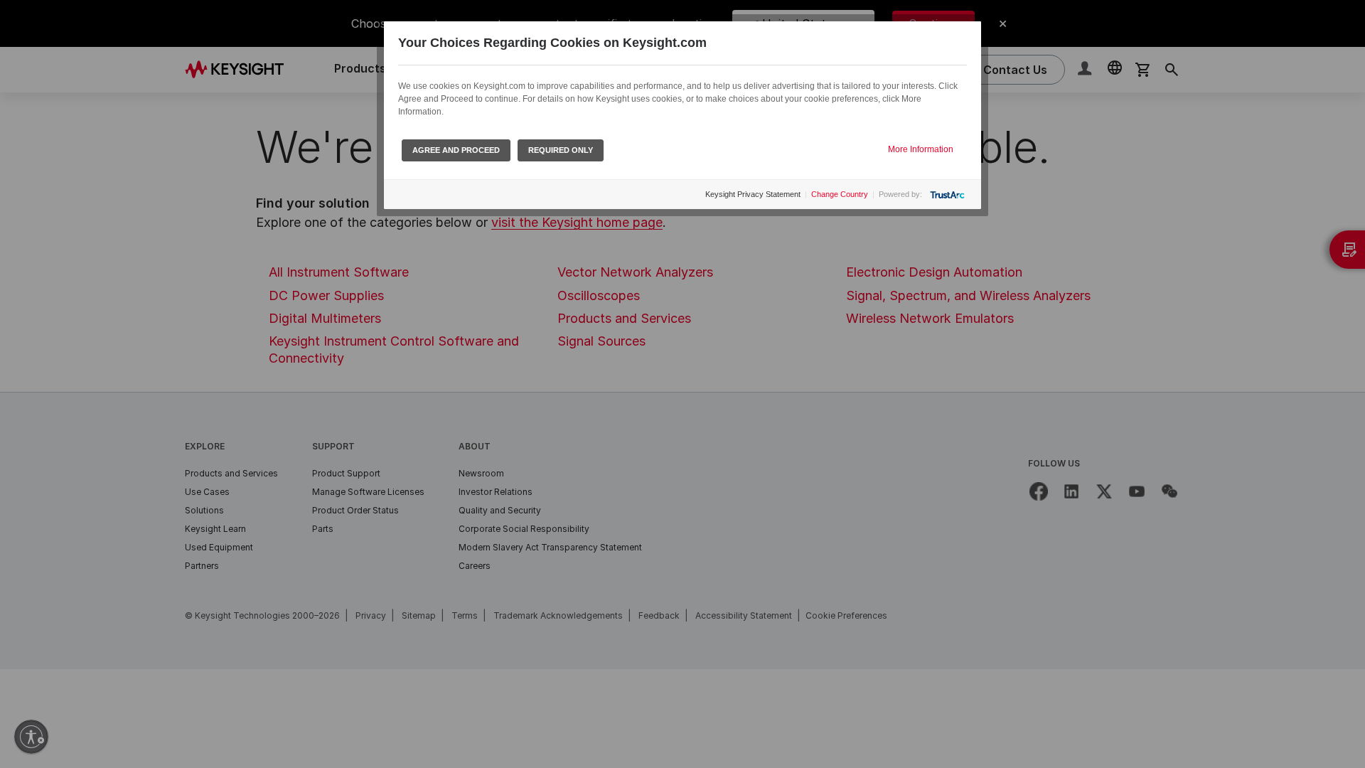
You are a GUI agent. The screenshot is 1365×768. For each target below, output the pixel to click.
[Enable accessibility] (31, 737)
